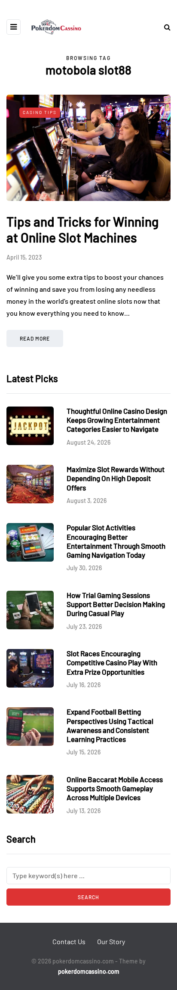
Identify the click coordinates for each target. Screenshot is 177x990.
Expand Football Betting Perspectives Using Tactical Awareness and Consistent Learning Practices (110, 725)
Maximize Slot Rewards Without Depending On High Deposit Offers (116, 478)
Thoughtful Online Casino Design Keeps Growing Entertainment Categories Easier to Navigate (117, 420)
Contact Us (68, 941)
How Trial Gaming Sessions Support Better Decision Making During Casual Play (116, 604)
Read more (35, 338)
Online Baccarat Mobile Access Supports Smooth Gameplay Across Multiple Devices (115, 788)
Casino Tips (40, 112)
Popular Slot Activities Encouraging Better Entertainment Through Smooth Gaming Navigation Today (116, 541)
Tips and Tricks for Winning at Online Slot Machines (82, 229)
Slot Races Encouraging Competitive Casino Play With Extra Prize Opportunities (112, 662)
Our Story (111, 941)
